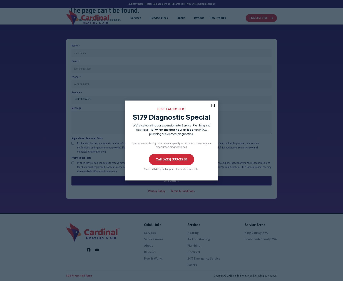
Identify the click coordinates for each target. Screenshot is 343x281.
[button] (213, 105)
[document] (171, 140)
